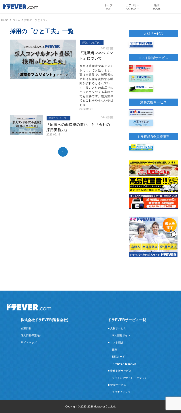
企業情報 (26, 328)
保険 (114, 349)
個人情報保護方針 (31, 335)
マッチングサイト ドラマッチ (129, 377)
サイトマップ (29, 342)
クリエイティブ (121, 392)
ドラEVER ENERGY (124, 363)
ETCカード (118, 356)
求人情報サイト (121, 335)
